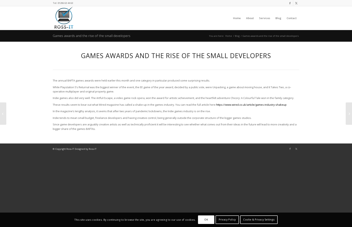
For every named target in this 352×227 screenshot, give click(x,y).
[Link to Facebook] (290, 3)
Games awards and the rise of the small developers (91, 36)
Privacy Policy (227, 220)
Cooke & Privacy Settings (258, 220)
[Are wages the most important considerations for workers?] (349, 113)
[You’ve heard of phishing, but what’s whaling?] (3, 113)
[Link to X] (296, 3)
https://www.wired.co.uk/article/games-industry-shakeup (251, 104)
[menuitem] (236, 18)
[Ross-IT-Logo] (63, 18)
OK (206, 220)
